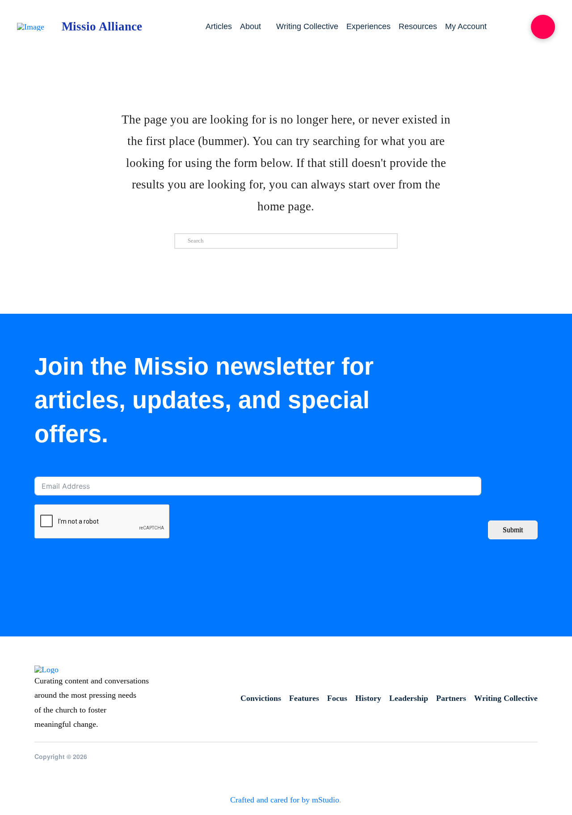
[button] (543, 27)
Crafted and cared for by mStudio (284, 799)
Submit (513, 529)
